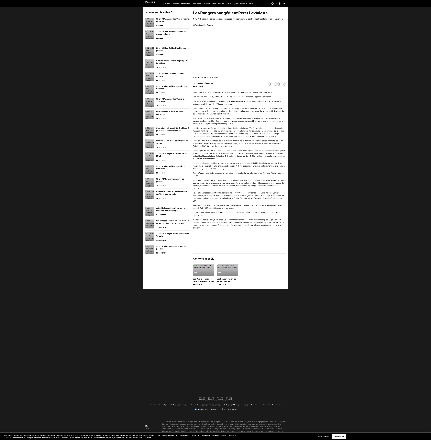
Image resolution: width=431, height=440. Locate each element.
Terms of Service (145, 438)
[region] (215, 436)
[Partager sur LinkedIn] (279, 84)
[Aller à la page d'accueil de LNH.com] (153, 3)
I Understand (339, 436)
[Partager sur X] (275, 84)
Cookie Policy (184, 435)
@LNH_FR (209, 83)
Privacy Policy (170, 435)
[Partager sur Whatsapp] (270, 84)
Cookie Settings (220, 435)
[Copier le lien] (284, 84)
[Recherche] (284, 3)
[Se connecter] (279, 3)
